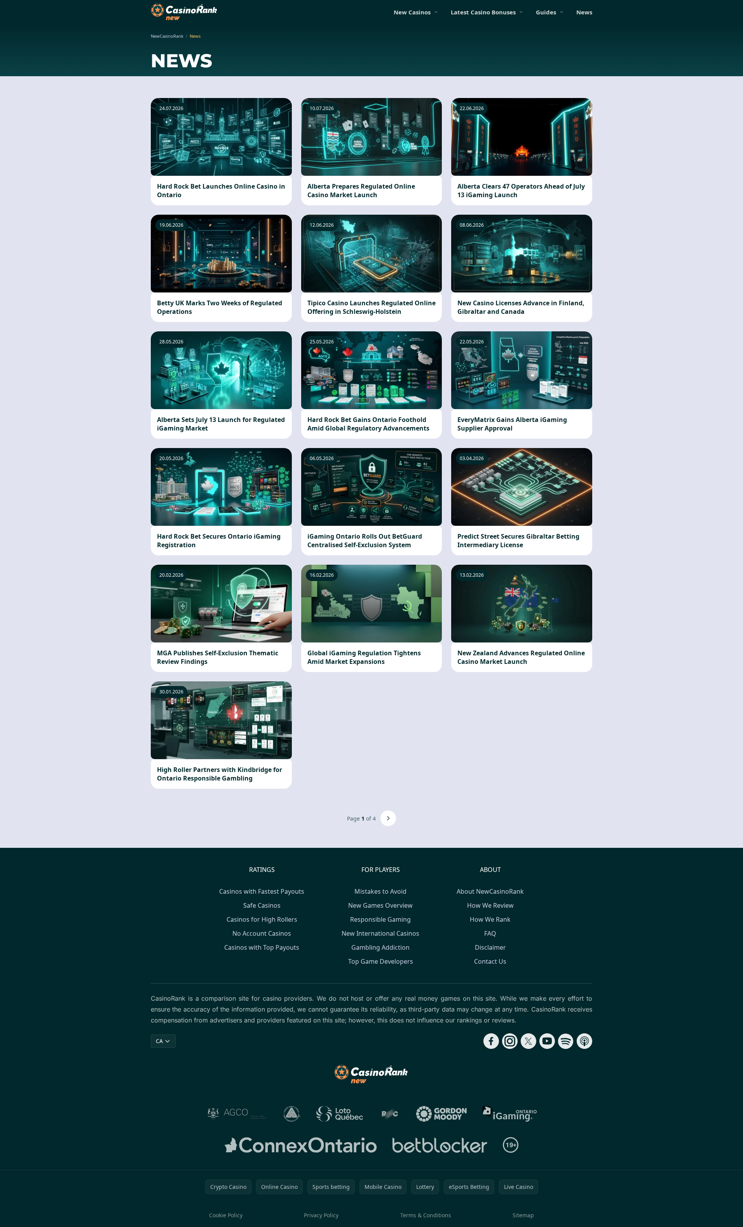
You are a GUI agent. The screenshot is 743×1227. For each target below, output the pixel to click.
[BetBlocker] (439, 1145)
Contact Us (490, 961)
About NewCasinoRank (490, 891)
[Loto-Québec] (339, 1114)
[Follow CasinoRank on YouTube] (547, 1041)
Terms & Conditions (425, 1215)
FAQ (490, 933)
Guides (546, 12)
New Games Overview (380, 905)
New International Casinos (380, 933)
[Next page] (388, 818)
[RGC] (389, 1114)
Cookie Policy (225, 1215)
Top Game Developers (380, 961)
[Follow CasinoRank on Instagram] (510, 1041)
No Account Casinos (261, 933)
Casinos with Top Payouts (261, 947)
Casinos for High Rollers (262, 919)
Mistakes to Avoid (380, 891)
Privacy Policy (321, 1215)
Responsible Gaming (380, 919)
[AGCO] (237, 1114)
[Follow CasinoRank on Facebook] (491, 1041)
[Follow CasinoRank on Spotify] (566, 1041)
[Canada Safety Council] (292, 1114)
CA (159, 1041)
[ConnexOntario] (301, 1145)
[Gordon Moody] (441, 1114)
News (584, 12)
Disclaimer (490, 947)
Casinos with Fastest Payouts (261, 891)
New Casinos (412, 12)
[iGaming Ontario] (509, 1114)
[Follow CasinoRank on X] (528, 1041)
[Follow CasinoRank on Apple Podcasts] (584, 1041)
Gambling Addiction (380, 947)
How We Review (490, 905)
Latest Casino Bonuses (483, 12)
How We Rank (490, 919)
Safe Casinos (262, 905)
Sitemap (523, 1215)
